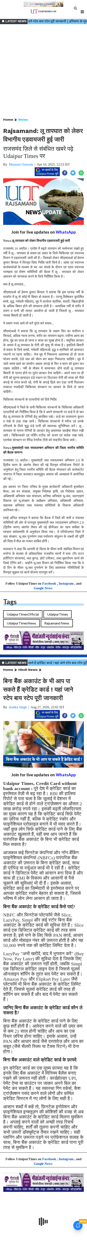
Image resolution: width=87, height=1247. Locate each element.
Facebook (49, 583)
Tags (10, 602)
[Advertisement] (43, 71)
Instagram (66, 583)
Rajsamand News (56, 623)
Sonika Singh (18, 707)
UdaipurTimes (57, 614)
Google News (43, 588)
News (23, 120)
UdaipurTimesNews (21, 623)
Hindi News (28, 670)
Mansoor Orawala (21, 164)
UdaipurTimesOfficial (23, 614)
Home (8, 120)
